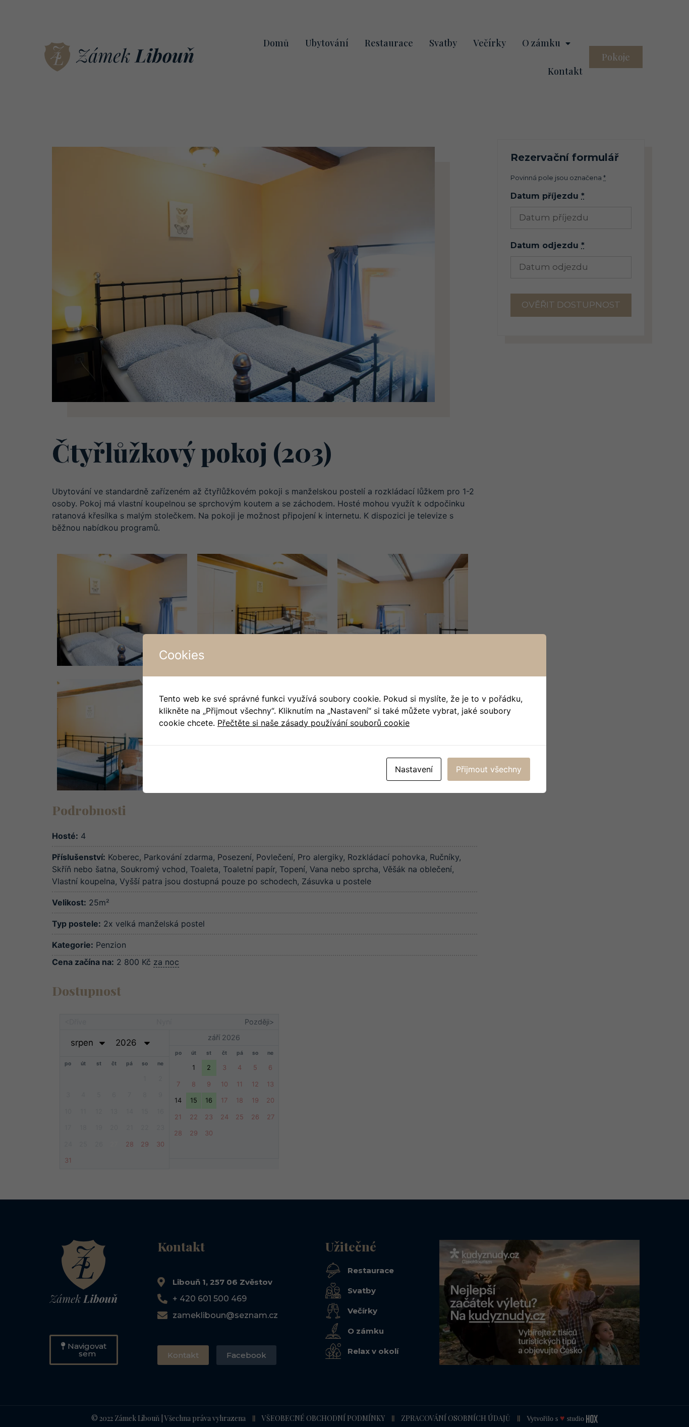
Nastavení (414, 769)
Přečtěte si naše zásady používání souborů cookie (313, 723)
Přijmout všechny (489, 769)
